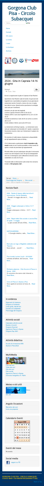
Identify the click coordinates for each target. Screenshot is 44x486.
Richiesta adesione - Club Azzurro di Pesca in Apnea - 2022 (22, 270)
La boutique (10, 47)
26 (22, 438)
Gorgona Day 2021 (12, 331)
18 (20, 435)
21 (26, 435)
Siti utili (8, 395)
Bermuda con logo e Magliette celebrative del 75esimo (21, 245)
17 (17, 435)
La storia (9, 39)
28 (26, 438)
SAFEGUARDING (13, 231)
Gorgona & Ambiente (13, 304)
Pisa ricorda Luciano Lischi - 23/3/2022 (19, 256)
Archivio (8, 51)
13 (24, 432)
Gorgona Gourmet (11, 327)
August (20, 422)
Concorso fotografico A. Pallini (16, 375)
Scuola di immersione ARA (14, 344)
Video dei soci (10, 367)
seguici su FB (15, 462)
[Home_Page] (8, 60)
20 (24, 435)
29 (28, 438)
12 (22, 432)
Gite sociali (9, 371)
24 (17, 438)
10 (17, 432)
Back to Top (38, 482)
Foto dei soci (10, 365)
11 (20, 432)
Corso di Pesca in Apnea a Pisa (17, 282)
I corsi (8, 43)
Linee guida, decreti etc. (14, 306)
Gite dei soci (10, 369)
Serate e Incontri (11, 325)
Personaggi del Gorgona (14, 311)
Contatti (8, 32)
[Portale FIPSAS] (14, 61)
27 (24, 438)
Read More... (33, 223)
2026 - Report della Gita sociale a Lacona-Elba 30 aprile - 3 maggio (22, 219)
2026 (24, 422)
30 (15, 440)
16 (15, 435)
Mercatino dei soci (12, 407)
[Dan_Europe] (35, 60)
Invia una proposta (12, 409)
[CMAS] (21, 60)
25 (20, 438)
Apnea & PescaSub (12, 346)
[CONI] (28, 60)
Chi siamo (9, 36)
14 (26, 432)
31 (17, 440)
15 (28, 432)
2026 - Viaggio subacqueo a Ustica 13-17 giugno (20, 207)
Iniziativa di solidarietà (13, 309)
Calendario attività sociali (14, 323)
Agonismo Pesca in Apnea (14, 329)
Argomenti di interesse (13, 302)
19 (22, 435)
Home (8, 28)
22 (28, 435)
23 (15, 438)
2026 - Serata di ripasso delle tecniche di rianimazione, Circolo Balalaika (20, 194)
